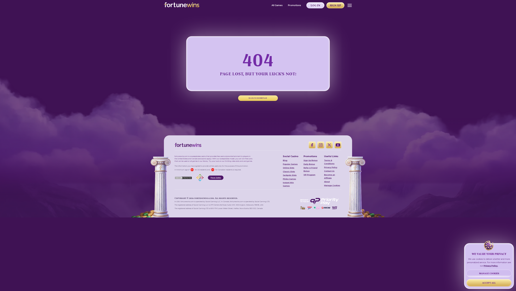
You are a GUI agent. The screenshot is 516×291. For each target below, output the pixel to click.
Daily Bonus (309, 164)
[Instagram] (320, 144)
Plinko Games (289, 179)
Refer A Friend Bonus (310, 169)
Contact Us (329, 171)
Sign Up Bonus (311, 160)
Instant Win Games (288, 184)
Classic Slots (289, 171)
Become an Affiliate (329, 176)
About (327, 182)
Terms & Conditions (329, 162)
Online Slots (288, 168)
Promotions (294, 5)
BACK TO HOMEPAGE (258, 98)
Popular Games (290, 164)
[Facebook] (312, 144)
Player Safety (216, 178)
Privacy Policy (330, 167)
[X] (329, 144)
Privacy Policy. (491, 266)
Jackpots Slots (290, 175)
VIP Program (309, 175)
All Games (277, 5)
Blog (285, 160)
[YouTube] (337, 144)
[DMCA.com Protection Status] (183, 177)
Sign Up (335, 5)
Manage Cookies (332, 185)
